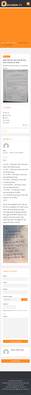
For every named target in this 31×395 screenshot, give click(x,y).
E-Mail (5, 282)
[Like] (23, 125)
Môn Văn (14, 43)
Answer (5, 316)
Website (5, 289)
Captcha (5, 304)
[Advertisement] (15, 23)
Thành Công (7, 115)
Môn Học (8, 43)
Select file (7, 299)
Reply (6, 157)
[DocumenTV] (11, 4)
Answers (7, 120)
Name (5, 276)
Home (2, 43)
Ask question (15, 361)
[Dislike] (26, 125)
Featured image (7, 296)
